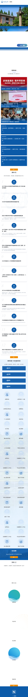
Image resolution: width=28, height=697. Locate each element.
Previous (1, 15)
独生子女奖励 (21, 209)
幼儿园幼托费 (7, 209)
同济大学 (6, 282)
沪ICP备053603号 (24, 282)
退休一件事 (7, 218)
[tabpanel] (14, 15)
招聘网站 (21, 199)
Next (26, 15)
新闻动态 (14, 28)
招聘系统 (7, 190)
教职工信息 (7, 252)
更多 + (14, 97)
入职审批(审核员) (7, 199)
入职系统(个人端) (21, 190)
